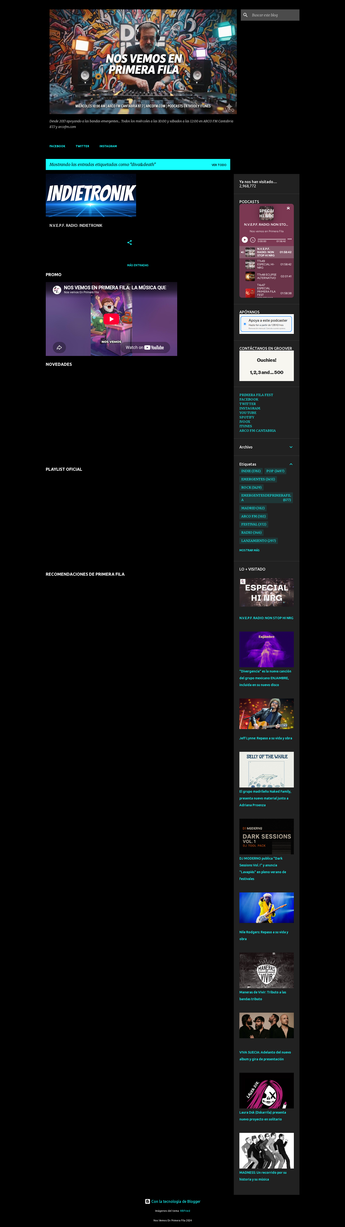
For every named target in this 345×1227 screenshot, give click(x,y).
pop (270, 471)
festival (249, 524)
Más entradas (138, 265)
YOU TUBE (247, 413)
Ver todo (219, 164)
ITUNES (245, 426)
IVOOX (244, 422)
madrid (248, 508)
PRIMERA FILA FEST (256, 395)
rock (246, 487)
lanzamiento (254, 541)
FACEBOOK (57, 146)
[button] (129, 243)
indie (246, 471)
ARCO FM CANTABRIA (257, 430)
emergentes (253, 479)
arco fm (249, 516)
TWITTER (82, 146)
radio (246, 532)
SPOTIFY (246, 417)
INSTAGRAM (108, 146)
